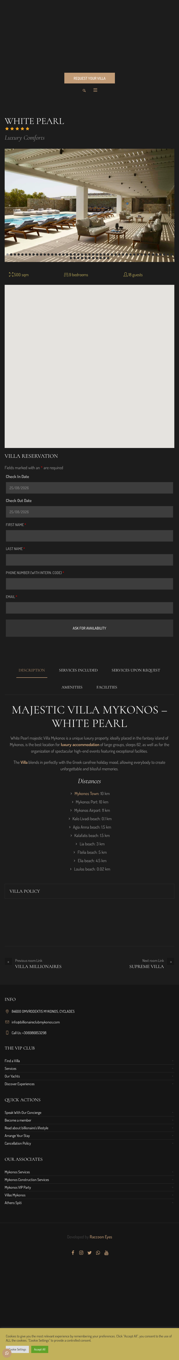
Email (11, 596)
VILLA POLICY (25, 891)
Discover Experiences (19, 1083)
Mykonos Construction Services (27, 1179)
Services (10, 1068)
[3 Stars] (17, 128)
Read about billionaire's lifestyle (26, 1128)
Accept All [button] (39, 1349)
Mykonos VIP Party (18, 1187)
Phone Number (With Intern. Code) (35, 572)
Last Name (15, 548)
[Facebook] (72, 1252)
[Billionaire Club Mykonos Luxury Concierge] (89, 36)
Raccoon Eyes (100, 1236)
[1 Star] (7, 128)
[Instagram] (81, 1252)
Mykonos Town (87, 793)
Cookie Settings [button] (17, 1349)
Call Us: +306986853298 (29, 1032)
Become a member (18, 1120)
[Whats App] (97, 1252)
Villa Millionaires (38, 966)
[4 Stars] (22, 128)
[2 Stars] (12, 128)
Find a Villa (12, 1060)
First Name (16, 524)
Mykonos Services (17, 1172)
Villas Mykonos (15, 1195)
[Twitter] (89, 1252)
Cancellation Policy (18, 1143)
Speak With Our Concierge (23, 1112)
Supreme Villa (146, 966)
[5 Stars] (27, 128)
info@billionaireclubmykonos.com (36, 1022)
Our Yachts (12, 1076)
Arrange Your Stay (17, 1135)
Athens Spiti (13, 1202)
